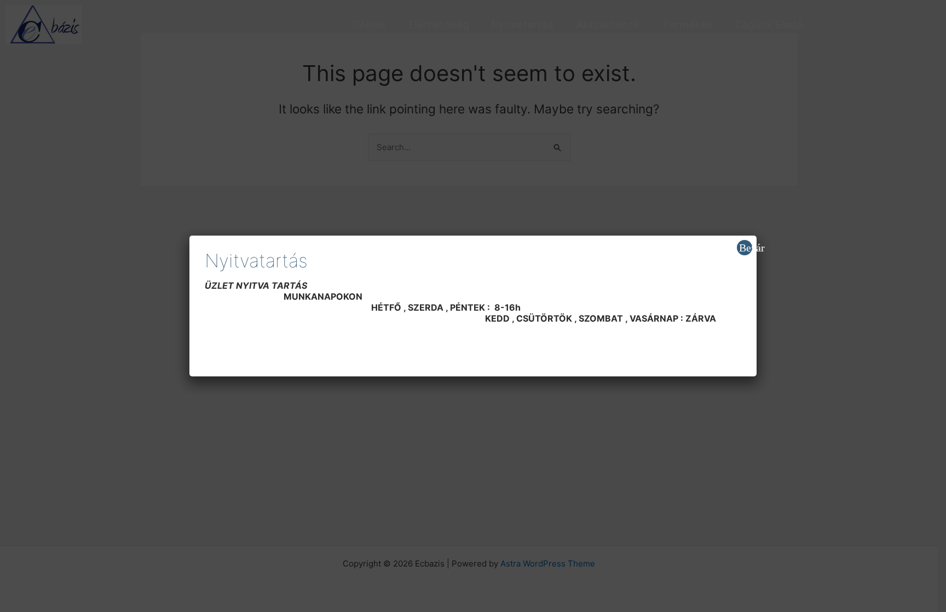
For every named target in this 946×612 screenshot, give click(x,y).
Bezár (745, 248)
